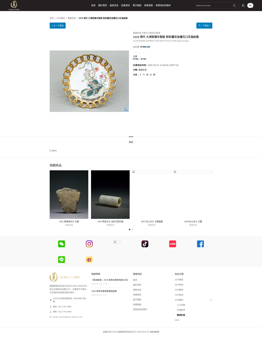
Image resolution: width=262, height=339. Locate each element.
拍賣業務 (137, 304)
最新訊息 (137, 290)
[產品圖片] (151, 194)
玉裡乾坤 (181, 310)
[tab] (131, 141)
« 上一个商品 (58, 25)
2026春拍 (60, 18)
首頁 (52, 18)
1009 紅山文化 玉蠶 (193, 221)
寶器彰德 (72, 18)
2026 (177, 320)
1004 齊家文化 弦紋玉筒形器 (110, 221)
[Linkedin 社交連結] (150, 75)
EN (250, 5)
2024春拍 (179, 279)
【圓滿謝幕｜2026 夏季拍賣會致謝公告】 (110, 280)
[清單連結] (68, 306)
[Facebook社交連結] (140, 75)
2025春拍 (179, 290)
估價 (135, 56)
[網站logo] (14, 5)
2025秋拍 (179, 295)
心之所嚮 (181, 305)
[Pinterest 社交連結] (147, 75)
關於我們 (137, 285)
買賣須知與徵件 (140, 309)
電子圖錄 (137, 299)
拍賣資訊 (137, 294)
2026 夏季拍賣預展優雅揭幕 (104, 291)
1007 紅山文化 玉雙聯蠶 (152, 221)
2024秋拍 (179, 285)
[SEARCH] (234, 5)
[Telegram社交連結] (154, 75)
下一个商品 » (204, 25)
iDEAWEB (154, 332)
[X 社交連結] (144, 75)
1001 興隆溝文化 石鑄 (69, 221)
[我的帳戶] (243, 5)
